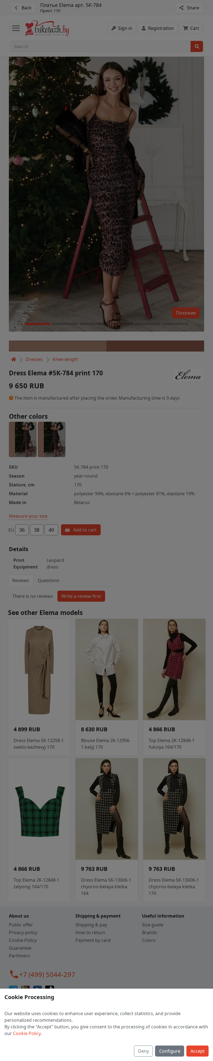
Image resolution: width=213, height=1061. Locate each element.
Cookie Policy (26, 1033)
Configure (169, 1051)
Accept (198, 1051)
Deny (143, 1051)
